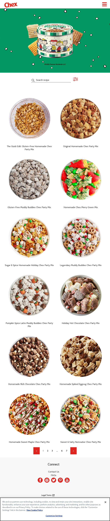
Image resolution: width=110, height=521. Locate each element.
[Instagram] (46, 480)
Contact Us (53, 471)
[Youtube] (67, 480)
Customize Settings (54, 516)
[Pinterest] (60, 480)
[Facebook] (40, 480)
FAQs (53, 475)
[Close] (105, 502)
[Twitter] (53, 480)
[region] (55, 509)
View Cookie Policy (34, 510)
